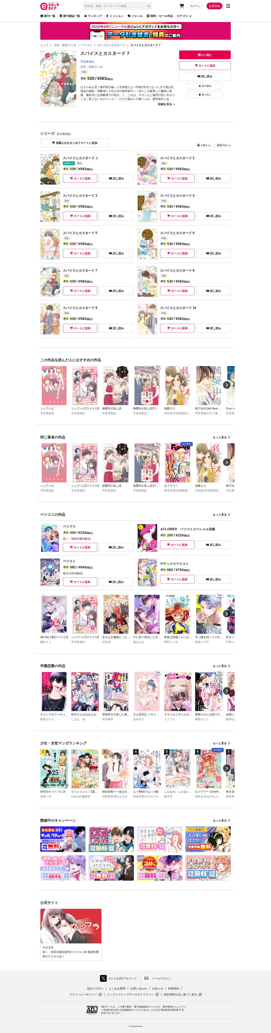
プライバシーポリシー (85, 994)
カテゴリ (182, 15)
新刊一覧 (49, 15)
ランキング (95, 15)
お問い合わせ (138, 988)
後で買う (206, 94)
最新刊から (224, 145)
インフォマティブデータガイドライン (130, 994)
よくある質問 (117, 988)
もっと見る (220, 437)
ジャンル (137, 15)
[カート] (181, 6)
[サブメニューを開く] (228, 6)
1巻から (206, 145)
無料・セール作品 (162, 15)
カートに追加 (207, 65)
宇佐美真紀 (87, 61)
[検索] (148, 6)
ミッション (117, 15)
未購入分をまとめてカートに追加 (76, 142)
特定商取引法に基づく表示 (183, 994)
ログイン (195, 6)
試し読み (206, 76)
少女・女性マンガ (91, 66)
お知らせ (157, 988)
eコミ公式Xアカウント (119, 979)
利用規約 (173, 988)
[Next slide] (227, 385)
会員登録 (214, 6)
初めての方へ (95, 988)
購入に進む (205, 54)
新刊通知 (206, 86)
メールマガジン (161, 978)
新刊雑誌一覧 (71, 15)
